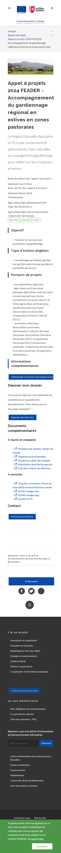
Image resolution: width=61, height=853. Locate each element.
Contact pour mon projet (24, 690)
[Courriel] (41, 591)
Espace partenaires (20, 764)
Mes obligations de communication (28, 708)
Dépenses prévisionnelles (32, 456)
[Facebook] (21, 591)
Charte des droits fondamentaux (27, 780)
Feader (36, 220)
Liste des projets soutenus (24, 785)
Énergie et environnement (23, 656)
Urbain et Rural (18, 661)
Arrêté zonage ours (28, 491)
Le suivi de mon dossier (22, 714)
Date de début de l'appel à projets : (30, 178)
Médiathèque (17, 775)
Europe (12, 31)
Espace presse (17, 770)
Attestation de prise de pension (35, 464)
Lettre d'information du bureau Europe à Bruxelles (30, 758)
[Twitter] (31, 591)
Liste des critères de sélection (34, 468)
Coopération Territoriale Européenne (29, 671)
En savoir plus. (36, 838)
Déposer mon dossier (22, 417)
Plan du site (40, 817)
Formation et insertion (21, 645)
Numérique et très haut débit (25, 650)
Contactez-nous (22, 817)
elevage (26, 220)
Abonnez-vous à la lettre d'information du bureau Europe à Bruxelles (29, 558)
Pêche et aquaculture (21, 666)
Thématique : (16, 197)
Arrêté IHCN (25, 498)
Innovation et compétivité (23, 640)
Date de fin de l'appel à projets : (28, 188)
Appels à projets (17, 35)
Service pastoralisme (22, 516)
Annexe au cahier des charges (34, 460)
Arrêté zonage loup (28, 495)
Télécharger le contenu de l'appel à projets (33, 377)
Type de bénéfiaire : (20, 207)
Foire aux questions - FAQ (23, 719)
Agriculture (14, 220)
